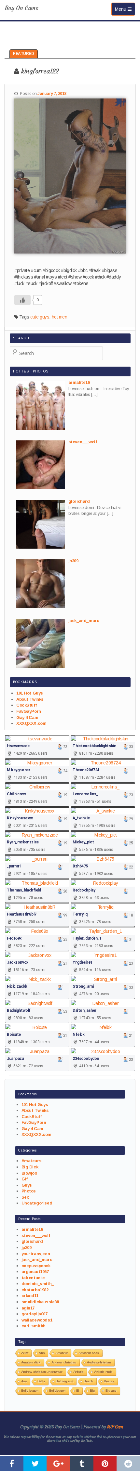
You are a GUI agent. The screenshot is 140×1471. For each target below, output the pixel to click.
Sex (25, 1197)
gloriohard (32, 1241)
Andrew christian (63, 1362)
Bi (77, 1390)
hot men (59, 316)
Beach (88, 1381)
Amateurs (31, 1160)
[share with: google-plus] (58, 1463)
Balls (41, 1381)
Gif (24, 1179)
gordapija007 (34, 1313)
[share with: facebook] (11, 1463)
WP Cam (115, 1427)
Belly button (29, 1390)
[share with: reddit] (128, 1463)
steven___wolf (35, 1235)
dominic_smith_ (37, 1283)
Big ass (111, 1390)
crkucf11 (29, 1295)
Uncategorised (36, 1203)
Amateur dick (31, 1362)
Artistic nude (103, 1371)
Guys (26, 1185)
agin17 (28, 1308)
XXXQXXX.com (31, 723)
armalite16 (32, 1229)
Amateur (61, 1353)
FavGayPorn (28, 711)
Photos (28, 1191)
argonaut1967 (35, 1271)
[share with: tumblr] (81, 1463)
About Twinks (30, 699)
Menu (125, 9)
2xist (24, 1353)
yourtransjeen (35, 1253)
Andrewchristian (99, 1362)
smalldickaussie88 (40, 1301)
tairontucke (33, 1277)
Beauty (109, 1381)
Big (92, 1390)
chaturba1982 (35, 1289)
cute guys (39, 316)
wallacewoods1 (36, 1320)
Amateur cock (88, 1353)
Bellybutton (57, 1390)
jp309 (26, 1247)
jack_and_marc (36, 1259)
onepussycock (35, 1265)
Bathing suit (64, 1381)
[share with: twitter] (35, 1463)
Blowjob (29, 1173)
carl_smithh (33, 1325)
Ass (24, 1381)
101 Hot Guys (29, 693)
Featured (23, 53)
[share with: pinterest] (105, 1463)
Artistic (78, 1371)
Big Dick (29, 1167)
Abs (42, 1353)
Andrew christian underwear (42, 1371)
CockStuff (26, 705)
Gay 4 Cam (27, 717)
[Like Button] (22, 300)
